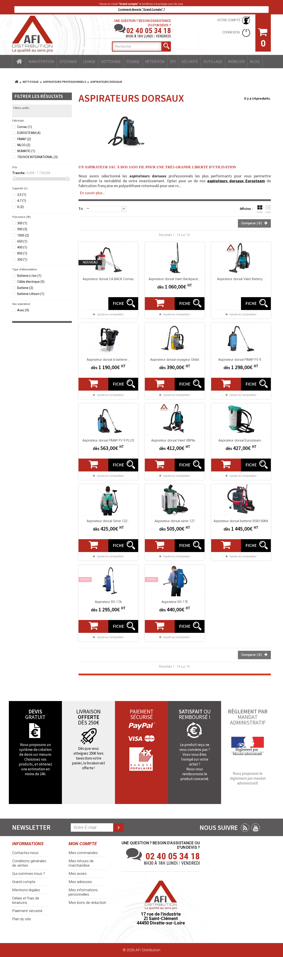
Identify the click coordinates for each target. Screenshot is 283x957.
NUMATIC (26, 151)
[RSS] (245, 827)
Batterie (25, 288)
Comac (24, 127)
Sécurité (189, 61)
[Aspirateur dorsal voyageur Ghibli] (175, 338)
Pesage (133, 61)
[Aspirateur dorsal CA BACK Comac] (108, 257)
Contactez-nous (25, 852)
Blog (255, 61)
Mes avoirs (78, 873)
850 (22, 253)
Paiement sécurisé (27, 911)
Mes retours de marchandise (81, 863)
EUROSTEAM (28, 133)
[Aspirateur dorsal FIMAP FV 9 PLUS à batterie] (241, 338)
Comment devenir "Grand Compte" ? (141, 9)
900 (22, 229)
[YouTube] (255, 827)
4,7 (21, 200)
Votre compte (228, 20)
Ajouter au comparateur (110, 314)
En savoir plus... (92, 192)
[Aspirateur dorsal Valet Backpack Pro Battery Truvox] (175, 257)
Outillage (212, 61)
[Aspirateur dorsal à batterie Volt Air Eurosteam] (108, 338)
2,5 (21, 194)
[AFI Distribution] (32, 34)
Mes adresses (80, 882)
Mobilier (236, 61)
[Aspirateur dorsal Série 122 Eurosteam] (108, 500)
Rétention (155, 61)
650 (22, 241)
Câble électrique (30, 281)
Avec (23, 310)
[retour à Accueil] (18, 82)
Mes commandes (83, 852)
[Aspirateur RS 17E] (175, 580)
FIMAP (24, 139)
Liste (268, 212)
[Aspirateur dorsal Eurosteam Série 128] (241, 419)
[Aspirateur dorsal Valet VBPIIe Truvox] (175, 419)
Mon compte (83, 843)
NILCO (23, 145)
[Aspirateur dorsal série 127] (175, 500)
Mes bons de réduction (87, 902)
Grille (260, 212)
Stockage (68, 61)
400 (22, 247)
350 (22, 259)
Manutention (41, 61)
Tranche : (19, 173)
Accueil (19, 61)
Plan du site (21, 919)
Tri (80, 209)
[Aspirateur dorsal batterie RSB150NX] (241, 500)
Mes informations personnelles (83, 892)
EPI (173, 61)
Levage (89, 61)
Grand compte (23, 882)
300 (22, 223)
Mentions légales (26, 890)
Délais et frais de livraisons (25, 900)
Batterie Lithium (30, 294)
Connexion (231, 32)
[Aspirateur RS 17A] (108, 580)
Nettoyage (111, 61)
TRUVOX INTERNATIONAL (37, 157)
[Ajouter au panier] (160, 303)
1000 (23, 235)
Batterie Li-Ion (29, 275)
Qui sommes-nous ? (28, 873)
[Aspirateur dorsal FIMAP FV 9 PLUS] (108, 419)
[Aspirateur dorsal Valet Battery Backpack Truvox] (241, 257)
